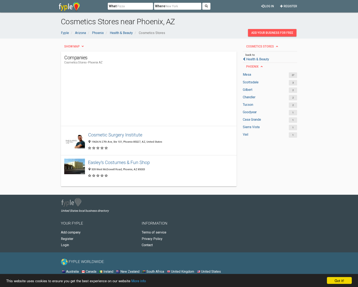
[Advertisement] (139, 97)
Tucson (248, 105)
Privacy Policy (152, 239)
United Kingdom (182, 272)
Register (290, 6)
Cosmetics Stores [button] (260, 46)
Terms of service (154, 232)
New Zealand (129, 272)
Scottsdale (251, 82)
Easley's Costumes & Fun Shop (119, 162)
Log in (269, 6)
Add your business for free (272, 32)
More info (138, 280)
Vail (245, 134)
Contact (147, 245)
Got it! (339, 280)
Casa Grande (252, 120)
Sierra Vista (251, 127)
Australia (72, 272)
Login (65, 245)
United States (210, 272)
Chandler (249, 97)
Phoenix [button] (252, 66)
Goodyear (250, 112)
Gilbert (247, 90)
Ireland (108, 272)
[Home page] (69, 6)
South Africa (155, 272)
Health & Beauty (257, 59)
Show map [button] (72, 46)
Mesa (247, 75)
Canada (90, 272)
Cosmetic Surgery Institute (115, 134)
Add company (71, 232)
